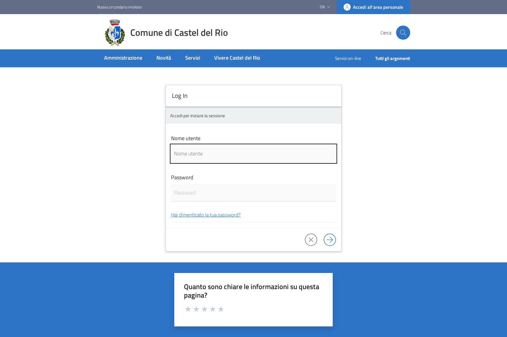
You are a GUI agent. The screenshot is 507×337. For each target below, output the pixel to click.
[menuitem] (123, 58)
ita (322, 7)
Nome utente (185, 138)
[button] (403, 33)
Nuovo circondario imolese (119, 7)
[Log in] (330, 240)
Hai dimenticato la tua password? (206, 214)
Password (182, 177)
